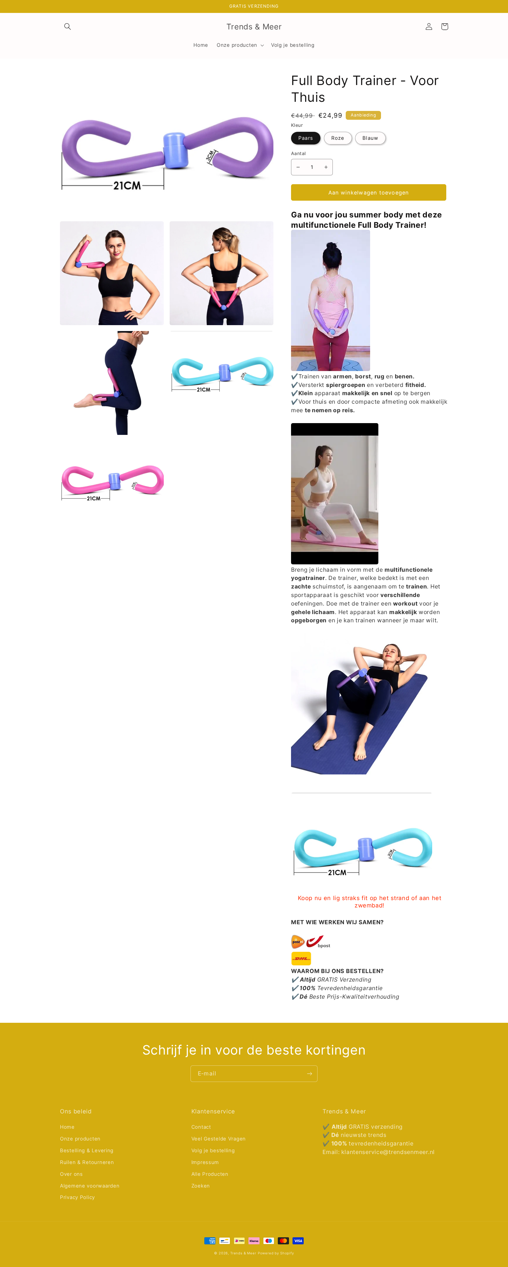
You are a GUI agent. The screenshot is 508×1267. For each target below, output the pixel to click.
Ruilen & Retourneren (87, 1162)
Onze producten (80, 1139)
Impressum (205, 1162)
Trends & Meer (243, 1253)
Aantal (298, 153)
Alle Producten (209, 1174)
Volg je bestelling (213, 1150)
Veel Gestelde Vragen (218, 1139)
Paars (305, 138)
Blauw (370, 138)
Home (67, 1127)
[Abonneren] (309, 1073)
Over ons (71, 1174)
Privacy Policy (77, 1197)
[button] (68, 26)
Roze (338, 138)
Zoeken (200, 1186)
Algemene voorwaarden (89, 1186)
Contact (201, 1127)
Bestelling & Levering (86, 1150)
